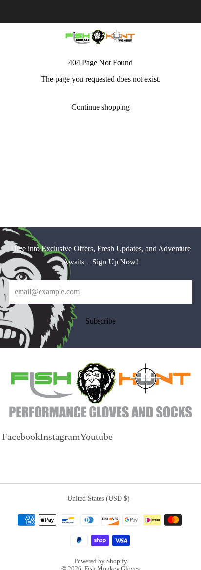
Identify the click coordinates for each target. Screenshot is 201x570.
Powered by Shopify (100, 561)
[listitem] (101, 11)
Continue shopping (100, 107)
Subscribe (100, 321)
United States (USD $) (98, 498)
